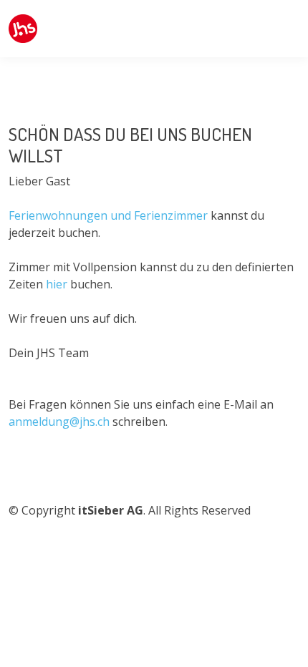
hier (58, 284)
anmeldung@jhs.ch (59, 421)
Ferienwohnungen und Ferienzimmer (108, 215)
